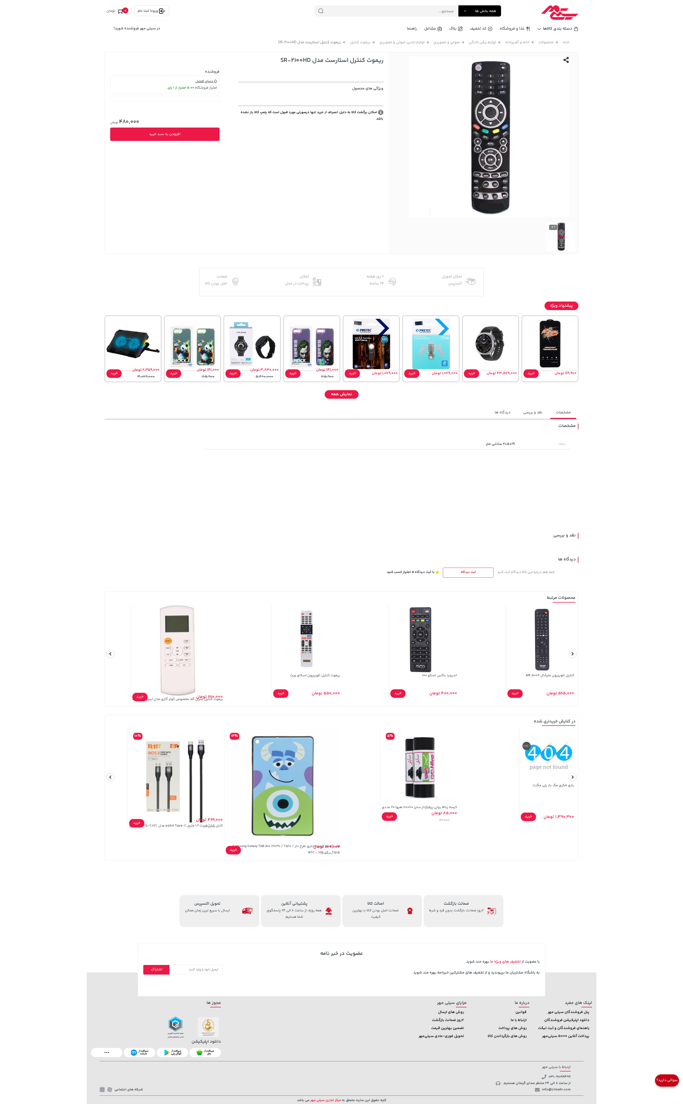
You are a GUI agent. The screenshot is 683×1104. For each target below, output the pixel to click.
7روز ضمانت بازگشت (448, 1020)
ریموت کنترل (360, 42)
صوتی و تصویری (447, 42)
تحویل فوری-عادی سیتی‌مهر (441, 1036)
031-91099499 (560, 1076)
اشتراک (156, 969)
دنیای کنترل (204, 81)
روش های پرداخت (512, 1028)
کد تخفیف (478, 29)
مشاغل (430, 29)
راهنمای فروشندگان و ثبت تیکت (563, 1028)
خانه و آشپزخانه (517, 42)
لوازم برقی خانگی (482, 42)
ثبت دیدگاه (468, 572)
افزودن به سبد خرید (165, 134)
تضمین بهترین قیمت (447, 1028)
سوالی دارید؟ (667, 1080)
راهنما (412, 29)
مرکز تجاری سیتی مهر (325, 1100)
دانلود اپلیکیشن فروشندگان (566, 1020)
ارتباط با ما (519, 1020)
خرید (531, 373)
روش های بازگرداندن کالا (507, 1036)
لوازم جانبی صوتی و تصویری (401, 42)
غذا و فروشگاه (512, 29)
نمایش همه (341, 394)
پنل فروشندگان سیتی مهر (568, 1012)
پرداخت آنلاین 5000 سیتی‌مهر (565, 1036)
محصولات (546, 42)
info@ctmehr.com (556, 1089)
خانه (566, 42)
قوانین (521, 1012)
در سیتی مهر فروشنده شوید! (137, 28)
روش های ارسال (451, 1012)
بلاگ (452, 29)
